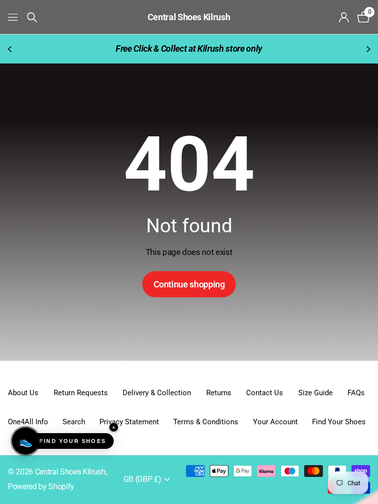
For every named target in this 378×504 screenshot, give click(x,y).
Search (74, 421)
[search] (32, 17)
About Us (23, 392)
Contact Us (264, 392)
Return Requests (81, 392)
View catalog (13, 17)
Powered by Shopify (41, 486)
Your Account (275, 421)
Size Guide (315, 392)
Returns (218, 392)
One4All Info (28, 421)
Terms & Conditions (205, 421)
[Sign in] (344, 17)
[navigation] (11, 48)
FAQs (356, 392)
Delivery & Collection (157, 392)
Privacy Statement (129, 421)
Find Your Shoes (339, 421)
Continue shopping (189, 284)
